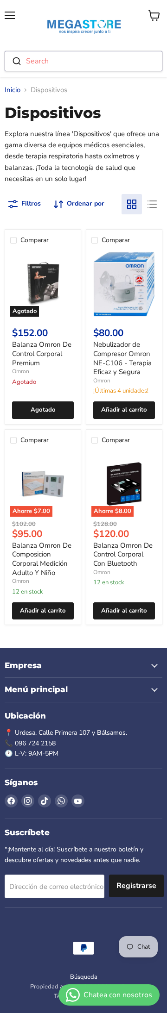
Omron (20, 371)
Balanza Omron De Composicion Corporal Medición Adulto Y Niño (41, 559)
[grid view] (132, 204)
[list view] (152, 204)
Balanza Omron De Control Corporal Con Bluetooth (123, 554)
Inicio (12, 90)
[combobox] (83, 61)
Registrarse (136, 886)
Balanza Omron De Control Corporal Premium (41, 353)
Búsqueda (83, 977)
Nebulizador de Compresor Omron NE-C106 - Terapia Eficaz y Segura (122, 358)
